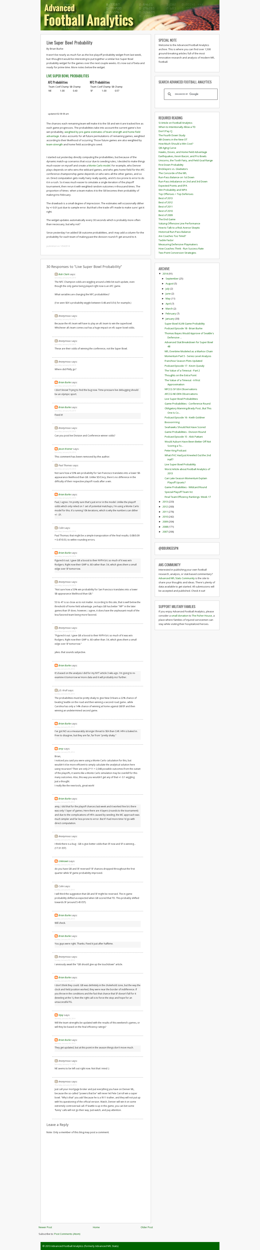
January (170, 318)
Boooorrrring (172, 422)
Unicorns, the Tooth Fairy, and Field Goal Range (186, 160)
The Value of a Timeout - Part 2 (182, 370)
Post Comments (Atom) (67, 1234)
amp (60, 748)
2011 (165, 511)
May (168, 298)
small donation (179, 615)
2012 (165, 506)
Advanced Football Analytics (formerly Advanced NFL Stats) (84, 1246)
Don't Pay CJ (165, 131)
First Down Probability (171, 164)
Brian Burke (64, 382)
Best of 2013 (166, 198)
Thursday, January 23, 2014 (66, 1085)
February (171, 313)
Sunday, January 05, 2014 (65, 669)
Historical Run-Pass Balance (175, 232)
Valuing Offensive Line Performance (179, 223)
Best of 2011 (166, 206)
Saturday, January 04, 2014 (65, 277)
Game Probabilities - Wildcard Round (186, 487)
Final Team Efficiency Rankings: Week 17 (188, 497)
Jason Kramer (65, 448)
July (168, 288)
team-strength (54, 144)
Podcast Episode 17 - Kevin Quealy (184, 365)
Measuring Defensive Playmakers (178, 244)
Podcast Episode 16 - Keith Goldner (185, 417)
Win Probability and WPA (173, 190)
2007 (165, 531)
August (170, 283)
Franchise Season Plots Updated (183, 361)
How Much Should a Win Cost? (176, 143)
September (172, 278)
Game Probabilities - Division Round (185, 432)
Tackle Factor (166, 240)
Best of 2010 (166, 211)
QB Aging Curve (167, 148)
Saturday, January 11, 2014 (65, 1064)
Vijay (60, 1015)
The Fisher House (202, 615)
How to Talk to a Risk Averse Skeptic (179, 227)
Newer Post (45, 1227)
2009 (165, 521)
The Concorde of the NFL (173, 173)
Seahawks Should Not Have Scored (185, 427)
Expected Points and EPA (173, 185)
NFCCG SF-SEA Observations (181, 389)
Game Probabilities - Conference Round (188, 403)
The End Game (167, 219)
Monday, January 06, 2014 (65, 1018)
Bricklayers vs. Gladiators (173, 169)
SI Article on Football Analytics (175, 122)
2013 (165, 501)
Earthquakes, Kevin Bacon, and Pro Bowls (183, 156)
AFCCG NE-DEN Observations (181, 394)
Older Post (147, 1227)
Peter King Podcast (175, 450)
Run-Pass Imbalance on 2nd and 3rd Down (183, 181)
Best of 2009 (166, 215)
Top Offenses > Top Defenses (176, 194)
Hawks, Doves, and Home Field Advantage (183, 152)
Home (96, 1227)
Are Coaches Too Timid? (172, 236)
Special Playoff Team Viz (179, 492)
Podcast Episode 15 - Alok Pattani (184, 436)
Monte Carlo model (99, 165)
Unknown (63, 861)
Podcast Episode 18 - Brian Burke (184, 328)
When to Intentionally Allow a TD (177, 127)
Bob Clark (63, 274)
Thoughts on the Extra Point (180, 375)
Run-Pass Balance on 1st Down (176, 177)
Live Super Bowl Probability (69, 42)
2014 (165, 273)
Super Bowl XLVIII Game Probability (185, 323)
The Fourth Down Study (172, 135)
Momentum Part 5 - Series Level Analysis (188, 356)
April (168, 303)
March (169, 308)
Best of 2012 (166, 202)
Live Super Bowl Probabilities (181, 399)
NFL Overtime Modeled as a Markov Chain (189, 351)
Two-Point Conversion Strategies (177, 252)
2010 (165, 516)
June (168, 293)
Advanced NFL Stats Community (177, 578)
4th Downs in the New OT (173, 139)
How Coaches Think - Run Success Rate (181, 248)
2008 (165, 526)
